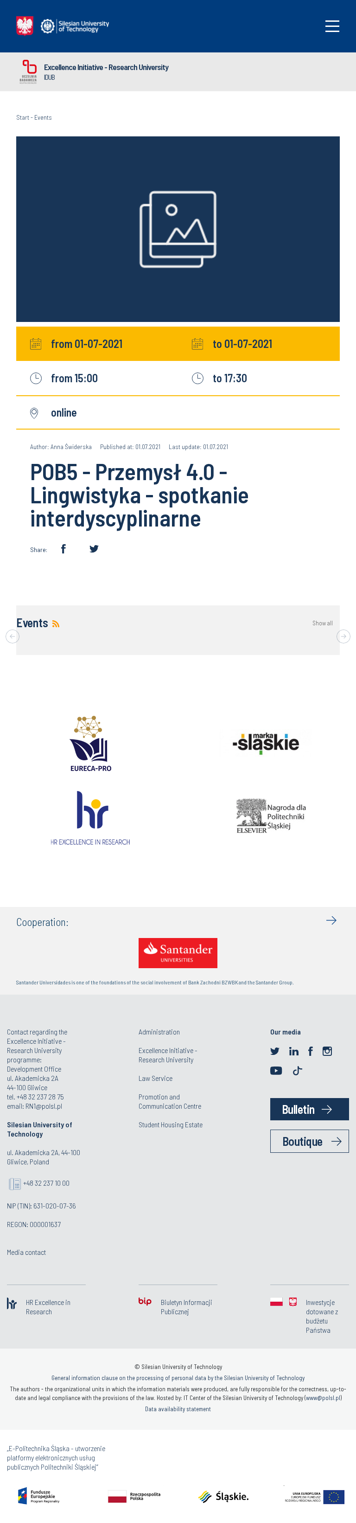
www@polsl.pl (323, 1397)
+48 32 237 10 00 (46, 1182)
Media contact (26, 1251)
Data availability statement (178, 1409)
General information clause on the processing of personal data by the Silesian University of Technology (178, 1378)
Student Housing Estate (171, 1124)
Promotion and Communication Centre (170, 1101)
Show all (322, 623)
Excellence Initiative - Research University (106, 67)
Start (22, 117)
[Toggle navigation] (332, 26)
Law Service (155, 1077)
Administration (159, 1031)
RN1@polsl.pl (43, 1105)
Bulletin (298, 1109)
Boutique (302, 1141)
